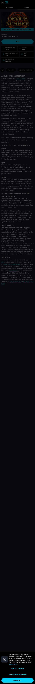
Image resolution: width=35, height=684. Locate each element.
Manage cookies (17, 669)
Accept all (17, 680)
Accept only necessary (17, 675)
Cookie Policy (13, 664)
